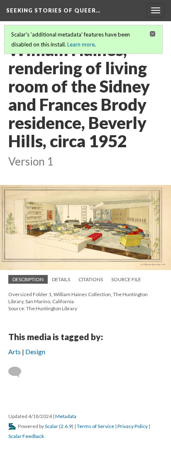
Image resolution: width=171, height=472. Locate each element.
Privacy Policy (132, 426)
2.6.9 (66, 426)
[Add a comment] (18, 372)
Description (28, 279)
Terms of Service (95, 426)
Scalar (51, 426)
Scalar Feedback (26, 436)
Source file (126, 279)
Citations (90, 279)
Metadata (65, 416)
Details (61, 279)
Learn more (81, 44)
